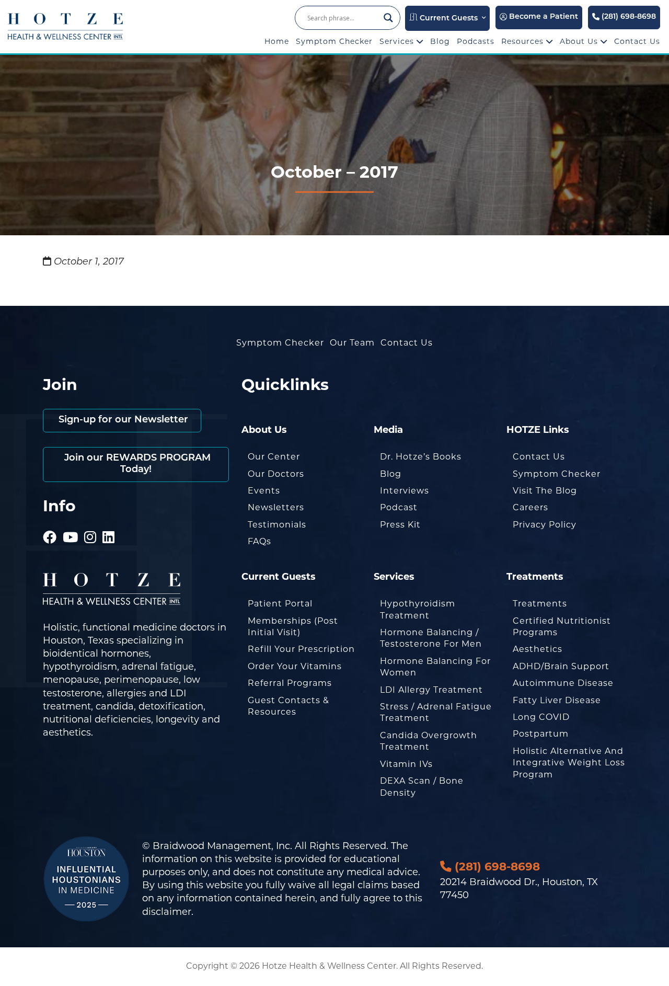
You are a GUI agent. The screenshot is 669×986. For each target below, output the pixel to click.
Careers (530, 507)
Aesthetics (537, 649)
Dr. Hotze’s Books (421, 457)
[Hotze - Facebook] (50, 523)
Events (264, 491)
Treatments (540, 604)
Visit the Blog (545, 491)
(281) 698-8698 (627, 17)
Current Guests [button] (448, 18)
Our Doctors (276, 474)
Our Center (274, 457)
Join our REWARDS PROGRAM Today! (136, 464)
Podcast (399, 507)
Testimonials (277, 525)
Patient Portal (280, 604)
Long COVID (541, 717)
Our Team (352, 343)
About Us (580, 41)
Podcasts (475, 41)
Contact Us (637, 41)
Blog (440, 41)
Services (398, 41)
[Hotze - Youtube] (70, 523)
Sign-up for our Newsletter (122, 420)
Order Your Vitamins (295, 666)
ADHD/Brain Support (561, 666)
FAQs (259, 541)
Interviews (404, 491)
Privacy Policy (544, 525)
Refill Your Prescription (301, 649)
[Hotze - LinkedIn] (108, 523)
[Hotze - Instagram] (90, 523)
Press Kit (400, 525)
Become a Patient (542, 17)
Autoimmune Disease (563, 683)
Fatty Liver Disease (557, 700)
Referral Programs (290, 683)
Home (276, 41)
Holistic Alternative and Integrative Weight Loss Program (569, 762)
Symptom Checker (334, 41)
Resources (523, 41)
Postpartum (541, 734)
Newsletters (276, 507)
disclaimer (166, 912)
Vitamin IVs (406, 764)
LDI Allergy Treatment (431, 690)
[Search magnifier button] (388, 17)
